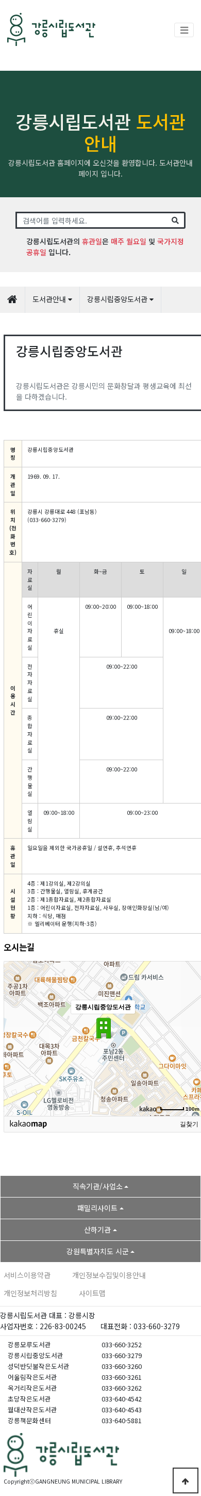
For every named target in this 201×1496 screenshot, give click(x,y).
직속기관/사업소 (98, 1186)
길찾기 (189, 1124)
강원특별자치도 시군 (97, 1251)
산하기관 (97, 1229)
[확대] (191, 1020)
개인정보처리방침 (30, 1293)
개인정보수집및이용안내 (109, 1275)
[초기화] (191, 1056)
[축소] (191, 1037)
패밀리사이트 (97, 1208)
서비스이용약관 (27, 1275)
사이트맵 (92, 1293)
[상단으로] (185, 1480)
